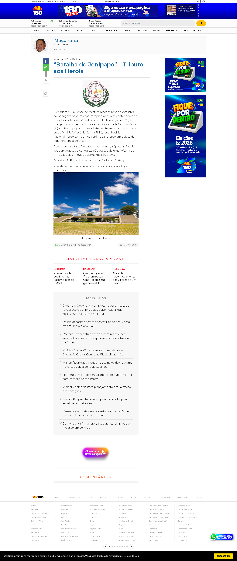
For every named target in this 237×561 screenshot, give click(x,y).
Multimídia (148, 497)
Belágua (34, 509)
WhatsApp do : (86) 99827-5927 (74, 245)
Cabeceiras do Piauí (127, 517)
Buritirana (123, 513)
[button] (118, 556)
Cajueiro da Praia (126, 536)
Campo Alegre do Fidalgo (159, 513)
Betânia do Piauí (67, 506)
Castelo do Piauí (184, 540)
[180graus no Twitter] (197, 1)
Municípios (112, 31)
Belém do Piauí (37, 521)
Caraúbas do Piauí (185, 525)
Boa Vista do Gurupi (68, 513)
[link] (46, 61)
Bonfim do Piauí (96, 506)
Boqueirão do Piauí (97, 509)
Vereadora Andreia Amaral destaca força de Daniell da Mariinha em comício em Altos (96, 413)
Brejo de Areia (95, 525)
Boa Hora (64, 509)
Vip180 (156, 31)
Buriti (92, 532)
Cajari (121, 529)
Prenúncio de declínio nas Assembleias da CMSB (63, 276)
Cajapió (122, 525)
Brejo (92, 521)
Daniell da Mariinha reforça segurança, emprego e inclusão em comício (96, 425)
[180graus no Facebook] (200, 1)
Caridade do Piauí (185, 529)
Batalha (34, 506)
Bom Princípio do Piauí (69, 536)
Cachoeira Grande (126, 521)
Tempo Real (172, 31)
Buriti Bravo (95, 536)
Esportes (95, 31)
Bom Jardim (65, 521)
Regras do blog (61, 49)
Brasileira (93, 513)
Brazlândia (94, 517)
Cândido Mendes (155, 536)
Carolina (181, 532)
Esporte (103, 497)
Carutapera (182, 536)
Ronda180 (142, 31)
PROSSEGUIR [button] (223, 556)
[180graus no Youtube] (203, 1)
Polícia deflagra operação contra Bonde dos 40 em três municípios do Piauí (96, 324)
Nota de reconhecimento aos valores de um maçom (124, 276)
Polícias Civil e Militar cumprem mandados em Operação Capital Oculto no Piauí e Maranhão (94, 352)
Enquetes (198, 497)
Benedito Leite (36, 529)
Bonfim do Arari (66, 540)
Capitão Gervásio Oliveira (188, 517)
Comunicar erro (128, 245)
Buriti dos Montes (126, 509)
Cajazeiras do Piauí (126, 532)
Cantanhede (153, 540)
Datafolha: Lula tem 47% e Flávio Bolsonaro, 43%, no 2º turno (186, 9)
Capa (37, 31)
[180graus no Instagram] (194, 1)
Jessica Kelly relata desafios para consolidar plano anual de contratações (96, 401)
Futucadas (182, 497)
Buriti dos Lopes (125, 506)
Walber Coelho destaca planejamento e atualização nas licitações (97, 389)
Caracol (181, 521)
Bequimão (35, 532)
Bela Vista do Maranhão (40, 513)
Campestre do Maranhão (158, 506)
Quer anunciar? (76, 1)
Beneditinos (35, 525)
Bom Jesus (64, 525)
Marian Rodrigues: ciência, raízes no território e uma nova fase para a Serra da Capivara (97, 364)
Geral (80, 31)
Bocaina (63, 517)
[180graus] (38, 10)
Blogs (127, 31)
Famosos (66, 31)
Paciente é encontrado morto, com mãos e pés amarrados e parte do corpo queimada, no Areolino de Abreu (97, 338)
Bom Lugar (65, 532)
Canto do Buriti (184, 506)
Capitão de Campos (186, 513)
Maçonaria (66, 40)
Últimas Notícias (193, 31)
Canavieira (153, 529)
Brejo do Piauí (95, 529)
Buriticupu (94, 540)
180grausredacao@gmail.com (54, 1)
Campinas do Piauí (156, 509)
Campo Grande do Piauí (158, 517)
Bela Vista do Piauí (38, 517)
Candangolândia (155, 532)
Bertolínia (35, 540)
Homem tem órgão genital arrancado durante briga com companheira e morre (97, 377)
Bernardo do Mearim (39, 536)
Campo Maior (154, 525)
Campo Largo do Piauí (158, 521)
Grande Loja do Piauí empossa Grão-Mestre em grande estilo (94, 276)
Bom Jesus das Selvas (68, 529)
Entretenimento (73, 497)
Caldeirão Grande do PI (128, 540)
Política (50, 31)
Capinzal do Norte (185, 509)
